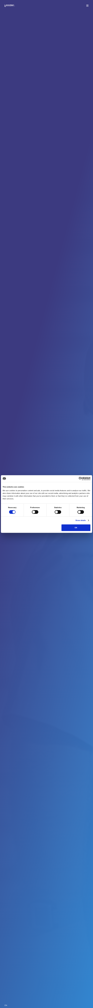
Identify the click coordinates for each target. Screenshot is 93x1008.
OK (76, 528)
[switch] (35, 512)
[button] (87, 5)
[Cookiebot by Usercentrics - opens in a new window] (80, 478)
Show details (80, 520)
